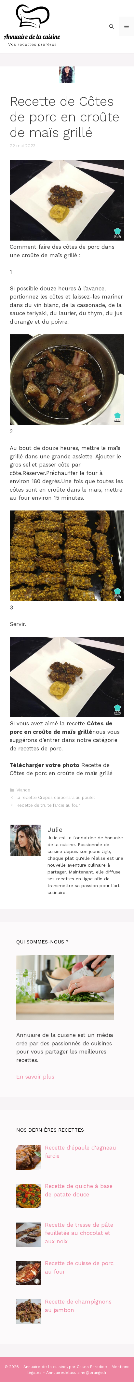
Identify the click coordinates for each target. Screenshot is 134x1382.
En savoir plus (35, 1076)
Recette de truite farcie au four (48, 805)
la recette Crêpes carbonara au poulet (56, 797)
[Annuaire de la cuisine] (32, 25)
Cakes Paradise (92, 1366)
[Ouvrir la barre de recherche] (111, 26)
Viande (23, 790)
